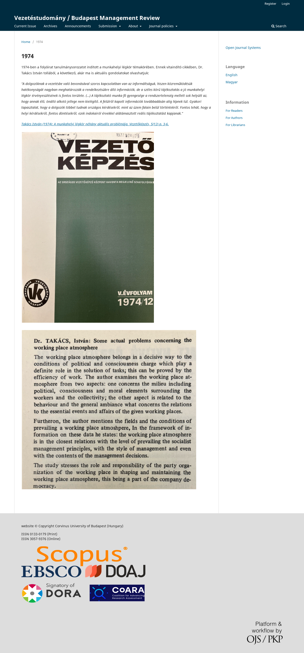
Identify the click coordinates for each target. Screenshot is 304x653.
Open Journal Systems (243, 47)
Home (25, 42)
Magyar (232, 82)
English (232, 75)
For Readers (234, 110)
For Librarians (235, 125)
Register (270, 3)
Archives (50, 26)
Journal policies (162, 26)
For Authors (234, 118)
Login (286, 3)
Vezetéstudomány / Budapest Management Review (87, 18)
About (133, 26)
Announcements (78, 26)
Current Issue (25, 26)
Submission (108, 26)
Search (280, 26)
